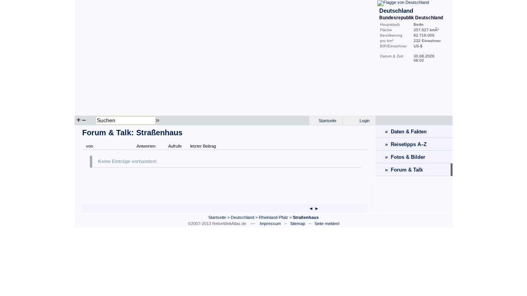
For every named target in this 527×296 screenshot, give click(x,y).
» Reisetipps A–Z (406, 144)
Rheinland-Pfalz (273, 217)
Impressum (270, 223)
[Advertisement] (180, 185)
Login (365, 120)
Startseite (327, 120)
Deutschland (242, 217)
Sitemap (297, 223)
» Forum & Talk (404, 170)
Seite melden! (327, 223)
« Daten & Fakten (406, 132)
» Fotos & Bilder (405, 157)
